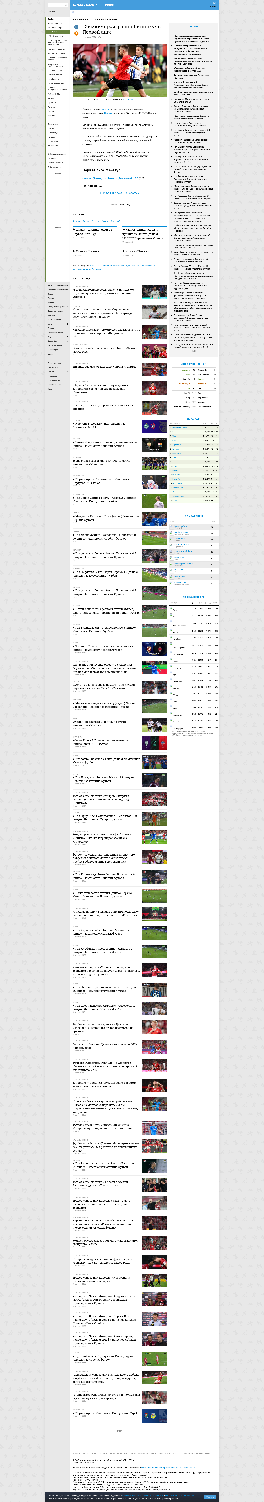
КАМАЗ (175, 501)
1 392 (216, 701)
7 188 (216, 616)
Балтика (65, 179)
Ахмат (58, 179)
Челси (65, 266)
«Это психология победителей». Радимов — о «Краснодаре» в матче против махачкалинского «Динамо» (192, 38)
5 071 (194, 645)
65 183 (200, 616)
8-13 (213, 475)
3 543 (194, 674)
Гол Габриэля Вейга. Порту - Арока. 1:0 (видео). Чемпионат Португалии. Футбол (192, 169)
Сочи (174, 440)
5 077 (216, 609)
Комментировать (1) (119, 204)
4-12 (213, 483)
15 (217, 432)
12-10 (213, 466)
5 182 (194, 638)
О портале (102, 1453)
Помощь (76, 1453)
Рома (58, 266)
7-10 (213, 462)
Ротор (174, 466)
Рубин (51, 212)
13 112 (200, 714)
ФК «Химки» (128, 99)
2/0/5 (207, 479)
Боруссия (58, 241)
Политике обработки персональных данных (142, 1495)
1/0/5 (207, 496)
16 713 (200, 694)
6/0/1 (207, 428)
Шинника (108, 113)
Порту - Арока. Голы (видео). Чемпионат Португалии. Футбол (190, 124)
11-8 (213, 453)
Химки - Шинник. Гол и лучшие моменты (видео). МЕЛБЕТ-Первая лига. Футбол (142, 234)
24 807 (200, 674)
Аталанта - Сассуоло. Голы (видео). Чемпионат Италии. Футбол (191, 260)
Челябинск (176, 475)
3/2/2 (207, 462)
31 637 (200, 667)
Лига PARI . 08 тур (194, 364)
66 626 (200, 609)
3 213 (216, 623)
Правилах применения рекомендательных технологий (168, 1467)
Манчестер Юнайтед (65, 249)
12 (217, 449)
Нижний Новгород (179, 428)
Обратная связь (89, 1453)
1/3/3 (207, 492)
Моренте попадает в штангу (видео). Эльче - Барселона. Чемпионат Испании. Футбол (192, 238)
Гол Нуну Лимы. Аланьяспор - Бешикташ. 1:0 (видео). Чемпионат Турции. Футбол (191, 285)
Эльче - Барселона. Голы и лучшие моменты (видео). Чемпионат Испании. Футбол (191, 109)
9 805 (201, 727)
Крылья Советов (58, 195)
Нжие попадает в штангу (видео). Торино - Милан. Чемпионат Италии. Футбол (192, 327)
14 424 (200, 707)
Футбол (51, 19)
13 (217, 440)
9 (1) (212, 527)
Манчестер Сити (58, 249)
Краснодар (51, 195)
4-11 (213, 496)
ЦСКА (58, 220)
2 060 (194, 707)
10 (171, 466)
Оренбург (51, 203)
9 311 (194, 616)
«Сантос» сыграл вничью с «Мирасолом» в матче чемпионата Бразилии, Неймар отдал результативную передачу (191, 49)
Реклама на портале (118, 1453)
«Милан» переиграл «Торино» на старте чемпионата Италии (193, 246)
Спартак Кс (176, 453)
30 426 (200, 645)
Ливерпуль (51, 249)
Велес (174, 432)
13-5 (213, 445)
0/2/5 (207, 501)
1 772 (194, 721)
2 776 (194, 687)
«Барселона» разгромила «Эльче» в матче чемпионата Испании (191, 117)
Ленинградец (177, 492)
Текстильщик (177, 488)
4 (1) (212, 552)
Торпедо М (176, 445)
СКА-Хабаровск (178, 496)
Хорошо (210, 1497)
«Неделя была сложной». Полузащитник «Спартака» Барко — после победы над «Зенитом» (192, 85)
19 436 (200, 687)
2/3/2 (207, 471)
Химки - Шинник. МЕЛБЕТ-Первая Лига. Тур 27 (93, 232)
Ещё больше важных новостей (119, 193)
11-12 (213, 471)
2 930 (216, 631)
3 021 (216, 714)
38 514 (200, 653)
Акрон (51, 179)
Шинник (76, 221)
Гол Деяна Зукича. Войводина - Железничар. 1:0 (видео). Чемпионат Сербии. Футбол (192, 149)
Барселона (51, 241)
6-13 (213, 501)
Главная (51, 12)
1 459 (216, 727)
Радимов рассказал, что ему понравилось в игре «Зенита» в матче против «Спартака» (193, 61)
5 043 (216, 638)
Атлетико (58, 233)
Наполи (58, 257)
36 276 (200, 638)
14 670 (200, 701)
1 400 (194, 727)
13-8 (213, 440)
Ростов (58, 203)
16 (171, 492)
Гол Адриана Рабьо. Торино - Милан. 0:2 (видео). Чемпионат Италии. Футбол (193, 346)
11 (217, 462)
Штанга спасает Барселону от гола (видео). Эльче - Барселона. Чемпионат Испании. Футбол (193, 189)
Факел (65, 212)
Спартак (58, 212)
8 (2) (212, 533)
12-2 (213, 436)
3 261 (216, 660)
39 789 (200, 623)
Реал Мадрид (51, 266)
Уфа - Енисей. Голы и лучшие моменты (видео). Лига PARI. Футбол (193, 253)
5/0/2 (207, 432)
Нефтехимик (177, 483)
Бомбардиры (194, 516)
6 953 (216, 645)
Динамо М (58, 187)
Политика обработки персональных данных (191, 1453)
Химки (105, 109)
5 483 (216, 653)
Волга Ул (176, 479)
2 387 (194, 694)
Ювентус (58, 274)
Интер (65, 241)
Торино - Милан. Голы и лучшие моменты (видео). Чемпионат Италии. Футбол (193, 206)
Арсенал (51, 233)
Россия (92, 19)
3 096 (216, 687)
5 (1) (212, 540)
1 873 (194, 714)
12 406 (200, 721)
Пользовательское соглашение (142, 1453)
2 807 (194, 680)
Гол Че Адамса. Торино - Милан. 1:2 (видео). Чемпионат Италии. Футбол (192, 267)
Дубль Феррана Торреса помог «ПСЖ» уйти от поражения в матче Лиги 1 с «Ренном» (192, 228)
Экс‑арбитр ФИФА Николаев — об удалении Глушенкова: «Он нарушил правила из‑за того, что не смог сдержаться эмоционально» (192, 216)
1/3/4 (207, 488)
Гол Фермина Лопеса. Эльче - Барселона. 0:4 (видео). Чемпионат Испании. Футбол (191, 179)
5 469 (194, 631)
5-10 (213, 488)
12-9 (213, 449)
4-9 (212, 492)
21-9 (213, 428)
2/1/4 (207, 475)
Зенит (65, 187)
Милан (51, 257)
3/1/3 (207, 466)
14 (217, 436)
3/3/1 (207, 449)
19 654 (200, 680)
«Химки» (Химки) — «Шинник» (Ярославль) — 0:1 (110, 178)
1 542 (216, 721)
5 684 (194, 623)
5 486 (216, 680)
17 (171, 496)
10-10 (213, 432)
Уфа (174, 458)
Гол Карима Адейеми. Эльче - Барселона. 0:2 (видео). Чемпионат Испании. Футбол (191, 318)
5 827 (216, 674)
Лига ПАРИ (109, 19)
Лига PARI (194, 419)
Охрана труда (164, 1453)
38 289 (200, 631)
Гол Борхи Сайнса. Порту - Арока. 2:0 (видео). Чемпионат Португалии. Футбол (192, 133)
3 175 (216, 707)
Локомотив (65, 195)
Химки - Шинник (87, 251)
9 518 (194, 609)
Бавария (65, 233)
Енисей (175, 471)
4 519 (194, 667)
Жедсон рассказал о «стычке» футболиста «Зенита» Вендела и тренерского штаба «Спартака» (190, 295)
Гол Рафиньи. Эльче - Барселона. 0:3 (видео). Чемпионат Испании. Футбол (192, 197)
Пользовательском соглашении (180, 1495)
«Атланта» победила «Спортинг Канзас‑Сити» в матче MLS (189, 69)
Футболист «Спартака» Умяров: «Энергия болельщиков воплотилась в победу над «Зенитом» (193, 276)
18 (217, 428)
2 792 (216, 694)
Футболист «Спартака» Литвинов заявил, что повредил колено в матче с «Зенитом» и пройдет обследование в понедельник (194, 306)
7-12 (213, 479)
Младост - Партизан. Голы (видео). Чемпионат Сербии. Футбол (191, 141)
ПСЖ (65, 257)
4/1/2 (207, 440)
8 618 (216, 667)
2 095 (194, 701)
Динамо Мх (51, 187)
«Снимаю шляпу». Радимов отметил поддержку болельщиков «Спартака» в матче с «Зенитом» (193, 337)
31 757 (200, 660)
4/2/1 (207, 436)
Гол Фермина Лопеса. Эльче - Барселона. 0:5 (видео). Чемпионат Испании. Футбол (191, 159)
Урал (174, 436)
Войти (213, 6)
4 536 (194, 660)
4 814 (194, 653)
